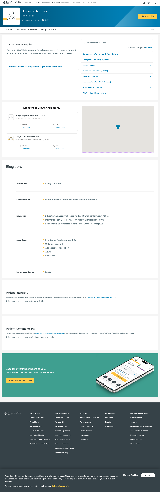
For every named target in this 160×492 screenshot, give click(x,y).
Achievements (85, 422)
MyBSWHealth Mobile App (39, 444)
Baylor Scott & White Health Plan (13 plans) (101, 54)
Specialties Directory (37, 435)
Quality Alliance (86, 431)
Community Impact (87, 426)
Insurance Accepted (62, 435)
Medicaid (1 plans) (90, 76)
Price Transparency (62, 431)
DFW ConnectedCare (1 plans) (95, 71)
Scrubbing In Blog (61, 453)
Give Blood (109, 426)
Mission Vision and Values (89, 418)
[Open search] (155, 3)
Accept (148, 475)
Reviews (52, 30)
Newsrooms (84, 435)
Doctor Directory (36, 426)
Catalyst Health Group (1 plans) (96, 60)
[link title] (12, 3)
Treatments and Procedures (40, 440)
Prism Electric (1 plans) (92, 87)
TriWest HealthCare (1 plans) (95, 93)
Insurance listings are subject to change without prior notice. (35, 67)
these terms (149, 48)
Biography (32, 30)
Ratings (43, 30)
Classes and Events (37, 418)
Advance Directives (62, 444)
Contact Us (84, 440)
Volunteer (109, 418)
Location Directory (37, 431)
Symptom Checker (62, 418)
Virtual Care (34, 422)
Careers (133, 422)
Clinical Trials (135, 444)
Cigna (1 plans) (89, 65)
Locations (21, 30)
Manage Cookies (130, 475)
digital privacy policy (60, 486)
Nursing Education (137, 435)
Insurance (10, 30)
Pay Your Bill (59, 422)
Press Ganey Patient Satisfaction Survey (101, 297)
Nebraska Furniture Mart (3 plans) (97, 82)
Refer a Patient (136, 418)
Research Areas (136, 440)
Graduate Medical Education (141, 426)
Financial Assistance (62, 440)
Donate (108, 422)
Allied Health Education (139, 431)
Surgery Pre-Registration (64, 448)
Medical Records (61, 426)
